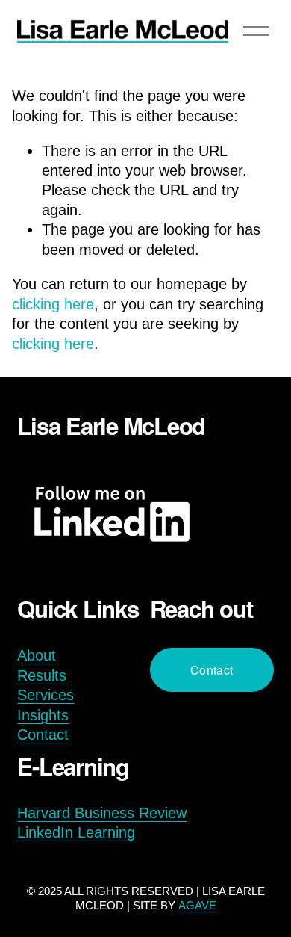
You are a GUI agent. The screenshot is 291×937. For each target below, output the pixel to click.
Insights (43, 715)
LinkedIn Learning (76, 832)
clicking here (53, 304)
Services (45, 695)
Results (41, 675)
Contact (43, 734)
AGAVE (197, 905)
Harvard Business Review (102, 813)
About (36, 655)
